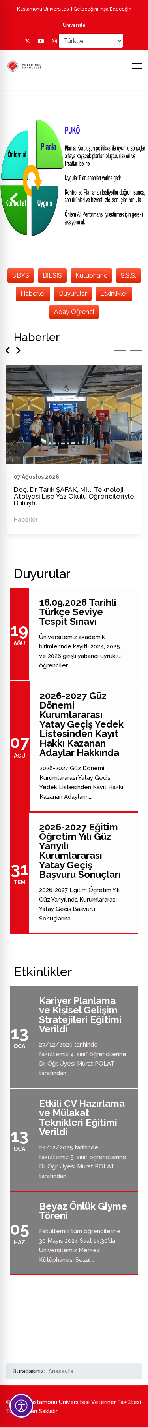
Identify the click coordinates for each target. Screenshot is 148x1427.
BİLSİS (52, 275)
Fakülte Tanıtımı (44, 489)
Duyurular (73, 293)
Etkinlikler (113, 293)
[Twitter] (27, 41)
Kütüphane (91, 275)
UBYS (20, 275)
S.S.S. (128, 275)
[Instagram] (54, 41)
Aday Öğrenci (74, 312)
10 (136, 350)
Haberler (33, 293)
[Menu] (137, 66)
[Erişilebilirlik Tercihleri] (21, 1406)
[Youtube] (41, 41)
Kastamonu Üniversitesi (43, 9)
